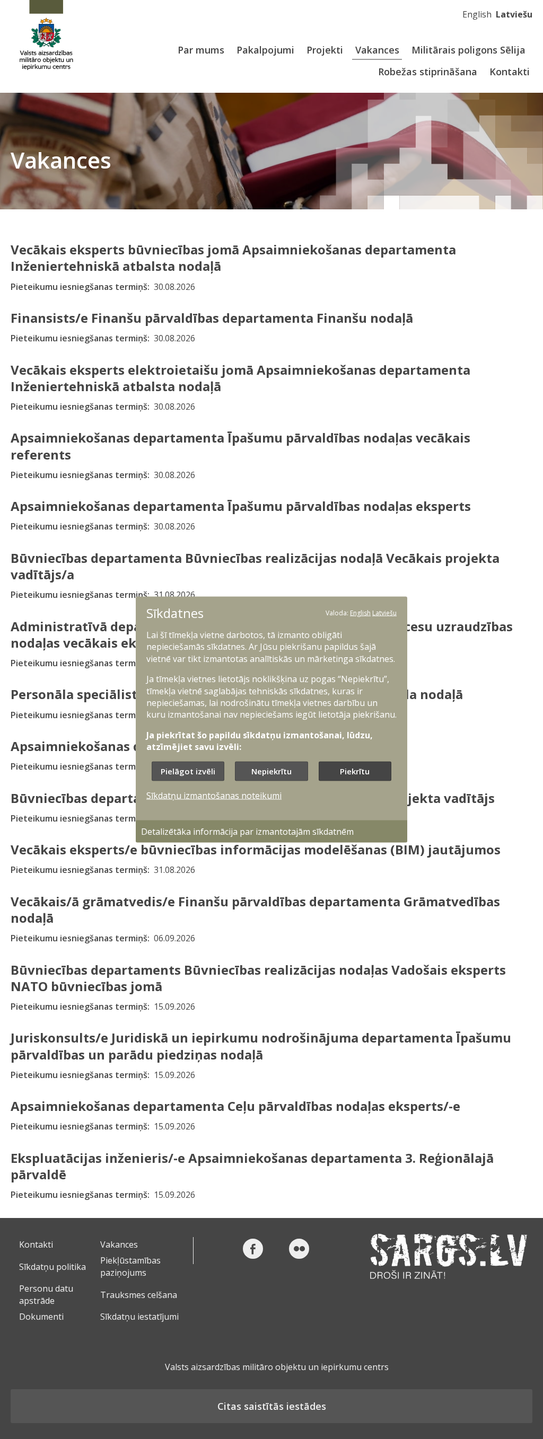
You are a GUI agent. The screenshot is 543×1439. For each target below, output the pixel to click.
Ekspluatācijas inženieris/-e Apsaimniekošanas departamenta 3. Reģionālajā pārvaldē (252, 1166)
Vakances (377, 49)
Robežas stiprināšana (427, 71)
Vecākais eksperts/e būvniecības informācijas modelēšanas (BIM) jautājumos (256, 849)
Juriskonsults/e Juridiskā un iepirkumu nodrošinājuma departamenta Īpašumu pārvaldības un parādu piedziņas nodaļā (261, 1046)
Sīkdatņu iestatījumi (139, 1316)
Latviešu (514, 14)
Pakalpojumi (265, 49)
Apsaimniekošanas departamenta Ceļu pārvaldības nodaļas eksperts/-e (235, 1106)
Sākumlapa (46, 36)
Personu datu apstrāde (46, 1294)
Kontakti (509, 71)
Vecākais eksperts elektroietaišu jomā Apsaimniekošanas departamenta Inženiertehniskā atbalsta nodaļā (240, 378)
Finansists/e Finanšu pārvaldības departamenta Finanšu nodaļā (212, 317)
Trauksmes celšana (138, 1295)
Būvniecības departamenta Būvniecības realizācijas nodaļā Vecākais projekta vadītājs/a (255, 566)
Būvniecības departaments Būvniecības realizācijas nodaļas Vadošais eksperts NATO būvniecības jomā (258, 978)
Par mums (201, 49)
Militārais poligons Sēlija (468, 49)
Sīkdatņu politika (52, 1267)
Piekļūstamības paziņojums (130, 1266)
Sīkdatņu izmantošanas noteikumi (214, 795)
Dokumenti (41, 1316)
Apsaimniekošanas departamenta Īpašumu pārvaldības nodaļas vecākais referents (240, 446)
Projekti (324, 49)
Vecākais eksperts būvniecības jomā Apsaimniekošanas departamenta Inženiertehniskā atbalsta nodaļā (233, 258)
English (477, 14)
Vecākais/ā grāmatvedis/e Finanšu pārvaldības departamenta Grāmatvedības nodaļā (255, 909)
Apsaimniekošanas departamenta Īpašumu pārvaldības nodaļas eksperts (241, 506)
